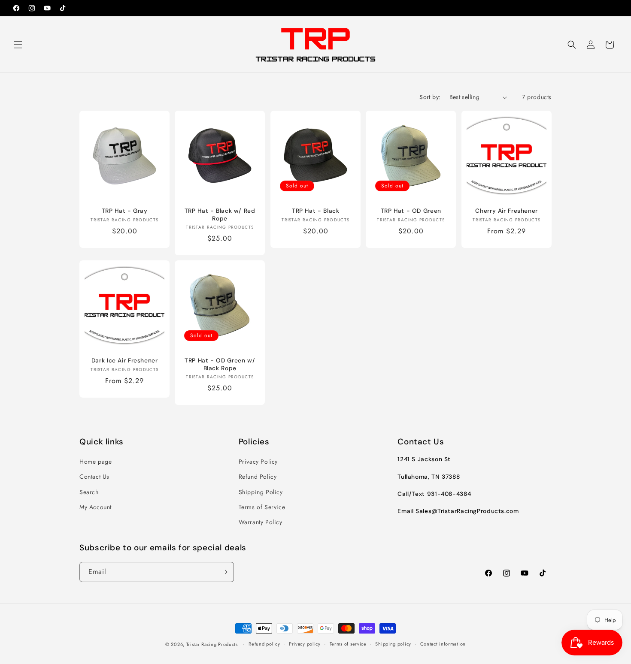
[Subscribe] (224, 572)
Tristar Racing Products (212, 644)
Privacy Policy (258, 461)
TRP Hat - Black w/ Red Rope (220, 214)
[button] (18, 44)
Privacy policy (305, 643)
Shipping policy (393, 643)
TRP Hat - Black (315, 210)
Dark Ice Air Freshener (124, 361)
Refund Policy (258, 477)
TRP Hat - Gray (125, 210)
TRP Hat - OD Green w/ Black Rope (220, 364)
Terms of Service (262, 507)
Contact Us (94, 477)
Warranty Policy (260, 522)
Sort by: (429, 97)
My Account (95, 507)
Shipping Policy (261, 492)
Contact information (443, 643)
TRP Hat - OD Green (411, 210)
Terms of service (348, 643)
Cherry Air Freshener (506, 210)
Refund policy (264, 643)
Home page (95, 461)
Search (89, 492)
